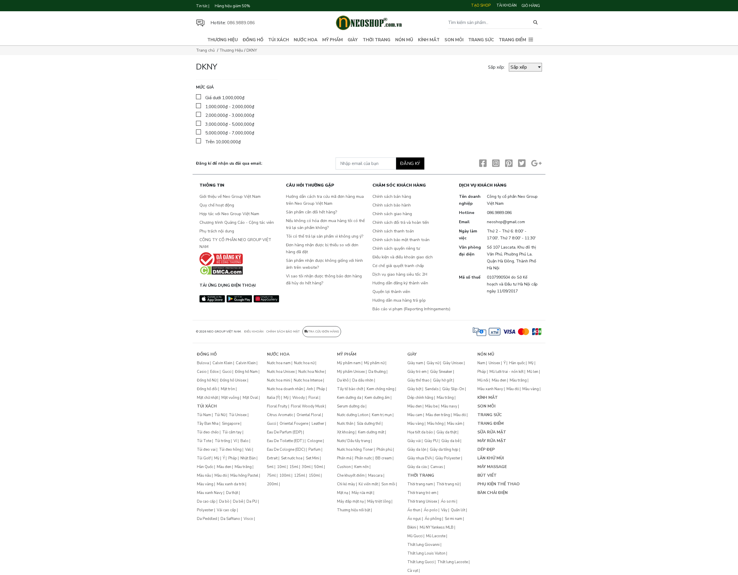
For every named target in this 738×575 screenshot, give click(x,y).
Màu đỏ (220, 475)
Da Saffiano (230, 518)
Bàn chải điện (492, 492)
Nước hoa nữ (304, 363)
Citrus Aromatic (280, 415)
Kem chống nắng (380, 389)
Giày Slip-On (453, 389)
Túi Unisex (238, 415)
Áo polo (431, 510)
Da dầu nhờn (362, 380)
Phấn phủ (384, 449)
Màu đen (224, 466)
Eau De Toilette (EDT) (285, 441)
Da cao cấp (206, 501)
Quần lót (458, 510)
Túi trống (222, 441)
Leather (318, 423)
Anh (309, 389)
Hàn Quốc (205, 466)
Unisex (494, 363)
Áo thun (413, 510)
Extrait (272, 458)
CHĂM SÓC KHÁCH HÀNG (399, 185)
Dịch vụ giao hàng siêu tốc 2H (399, 274)
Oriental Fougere (294, 423)
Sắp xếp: (496, 67)
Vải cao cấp (226, 510)
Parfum (314, 449)
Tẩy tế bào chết (350, 389)
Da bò (224, 501)
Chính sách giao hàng (392, 214)
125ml (299, 475)
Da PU (251, 501)
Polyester (205, 510)
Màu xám (454, 423)
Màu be (431, 406)
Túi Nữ (219, 415)
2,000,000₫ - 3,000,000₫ (229, 115)
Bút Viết (487, 475)
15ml (293, 466)
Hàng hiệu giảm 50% (232, 6)
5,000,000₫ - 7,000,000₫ (229, 133)
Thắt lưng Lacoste (452, 562)
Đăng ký (410, 163)
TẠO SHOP (481, 5)
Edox (214, 371)
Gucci (226, 371)
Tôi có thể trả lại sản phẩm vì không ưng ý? (324, 236)
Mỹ (216, 458)
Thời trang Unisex (422, 501)
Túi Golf (204, 458)
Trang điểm (512, 40)
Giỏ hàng (531, 5)
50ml (318, 466)
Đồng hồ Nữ (206, 380)
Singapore (231, 423)
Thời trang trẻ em (421, 492)
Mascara (375, 475)
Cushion (344, 466)
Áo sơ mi (448, 501)
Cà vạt (412, 570)
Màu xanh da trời (230, 484)
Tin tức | (202, 6)
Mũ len (532, 371)
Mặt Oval (250, 397)
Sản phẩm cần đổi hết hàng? (311, 212)
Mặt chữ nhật (207, 397)
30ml (306, 466)
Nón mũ (404, 40)
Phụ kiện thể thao (498, 484)
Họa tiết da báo (420, 432)
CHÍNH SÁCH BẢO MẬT (283, 332)
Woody (298, 397)
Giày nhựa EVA (419, 458)
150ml (314, 475)
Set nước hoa (291, 458)
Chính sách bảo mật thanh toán (401, 240)
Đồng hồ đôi (207, 389)
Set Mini (312, 458)
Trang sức (481, 40)
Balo (244, 441)
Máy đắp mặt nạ (350, 501)
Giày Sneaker (441, 371)
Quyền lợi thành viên (391, 291)
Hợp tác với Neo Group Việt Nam (229, 214)
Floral (313, 397)
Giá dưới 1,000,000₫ (224, 98)
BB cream (383, 458)
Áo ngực (414, 518)
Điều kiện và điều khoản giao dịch (402, 257)
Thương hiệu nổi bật (353, 510)
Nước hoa (305, 40)
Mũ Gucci (415, 536)
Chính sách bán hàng (391, 196)
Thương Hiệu (231, 50)
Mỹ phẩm (332, 40)
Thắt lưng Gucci (420, 562)
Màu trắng (243, 466)
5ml (270, 466)
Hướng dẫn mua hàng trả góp (399, 300)
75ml (271, 475)
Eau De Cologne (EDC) (286, 449)
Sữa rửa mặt (491, 432)
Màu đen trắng (438, 415)
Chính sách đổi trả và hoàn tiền (400, 222)
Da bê (238, 501)
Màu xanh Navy (210, 492)
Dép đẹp (486, 449)
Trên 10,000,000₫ (223, 142)
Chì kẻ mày (346, 484)
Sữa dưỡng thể (369, 423)
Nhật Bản (248, 458)
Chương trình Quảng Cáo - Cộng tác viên (236, 222)
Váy (444, 510)
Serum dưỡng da (351, 406)
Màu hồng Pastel (244, 475)
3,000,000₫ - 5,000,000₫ (229, 124)
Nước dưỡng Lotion (352, 415)
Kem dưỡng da (349, 397)
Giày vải (414, 441)
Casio (202, 371)
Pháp (232, 458)
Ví (235, 441)
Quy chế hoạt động (216, 205)
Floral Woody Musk (307, 406)
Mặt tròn (228, 389)
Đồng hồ (253, 40)
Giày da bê (450, 441)
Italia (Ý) (273, 397)
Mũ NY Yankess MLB (436, 527)
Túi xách (278, 40)
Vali (248, 449)
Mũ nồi (482, 380)
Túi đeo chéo (208, 432)
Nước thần (345, 423)
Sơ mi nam (453, 518)
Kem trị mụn (382, 415)
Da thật (232, 492)
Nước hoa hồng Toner (355, 449)
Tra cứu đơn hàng (323, 332)
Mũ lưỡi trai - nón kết (507, 371)
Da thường (377, 371)
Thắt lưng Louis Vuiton (426, 553)
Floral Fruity (277, 406)
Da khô (343, 380)
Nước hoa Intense (308, 380)
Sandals (432, 389)
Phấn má (344, 458)
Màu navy (449, 406)
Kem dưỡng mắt (371, 432)
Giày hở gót (442, 380)
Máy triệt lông (379, 501)
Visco (248, 518)
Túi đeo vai (206, 449)
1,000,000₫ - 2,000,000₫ (229, 107)
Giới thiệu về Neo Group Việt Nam (230, 196)
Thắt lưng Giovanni (423, 544)
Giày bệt (414, 389)
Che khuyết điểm (351, 475)
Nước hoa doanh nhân (285, 389)
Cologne (314, 441)
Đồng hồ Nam (246, 371)
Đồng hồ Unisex (233, 380)
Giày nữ (433, 363)
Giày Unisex (453, 363)
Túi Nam (204, 415)
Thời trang (376, 40)
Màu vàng (205, 484)
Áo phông (433, 518)
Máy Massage (492, 466)
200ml (272, 484)
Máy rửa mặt (362, 492)
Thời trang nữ (447, 484)
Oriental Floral (309, 415)
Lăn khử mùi (490, 458)
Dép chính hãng (420, 397)
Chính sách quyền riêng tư (396, 248)
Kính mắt (429, 40)
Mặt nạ (342, 492)
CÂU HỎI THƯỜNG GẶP (310, 185)
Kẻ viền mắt (368, 484)
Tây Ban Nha (208, 423)
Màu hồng (435, 423)
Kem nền (361, 466)
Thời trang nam (420, 484)
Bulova (203, 363)
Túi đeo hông (230, 449)
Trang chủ (205, 50)
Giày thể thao (418, 380)
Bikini (411, 527)
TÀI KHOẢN (506, 5)
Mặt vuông (230, 397)
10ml (281, 466)
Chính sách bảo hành (391, 205)
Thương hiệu (222, 40)
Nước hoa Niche (311, 371)
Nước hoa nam (279, 363)
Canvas (436, 466)
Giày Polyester (447, 458)
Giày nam (415, 363)
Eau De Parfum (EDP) (284, 432)
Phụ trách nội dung (216, 231)
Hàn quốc (517, 363)
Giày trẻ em (417, 371)
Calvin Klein (222, 363)
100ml (285, 475)
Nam (481, 363)
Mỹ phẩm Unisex (351, 371)
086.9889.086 (241, 23)
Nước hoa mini (278, 380)
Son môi (454, 40)
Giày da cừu (417, 466)
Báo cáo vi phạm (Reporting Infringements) (411, 309)
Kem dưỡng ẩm (377, 397)
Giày (353, 40)
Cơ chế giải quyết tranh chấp (398, 265)
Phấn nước (363, 458)
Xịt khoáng (346, 432)
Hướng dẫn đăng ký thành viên (400, 283)
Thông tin (211, 185)
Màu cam (414, 415)
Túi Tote (204, 441)
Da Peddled (207, 518)
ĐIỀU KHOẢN (253, 332)
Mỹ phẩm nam (349, 363)
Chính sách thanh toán (393, 231)
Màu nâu (204, 475)
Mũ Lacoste (435, 536)
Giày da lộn (416, 449)
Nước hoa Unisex (281, 371)
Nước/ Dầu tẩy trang (353, 441)
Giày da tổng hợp (444, 449)
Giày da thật (446, 432)
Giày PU (431, 441)
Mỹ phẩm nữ (374, 363)
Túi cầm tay (232, 432)
